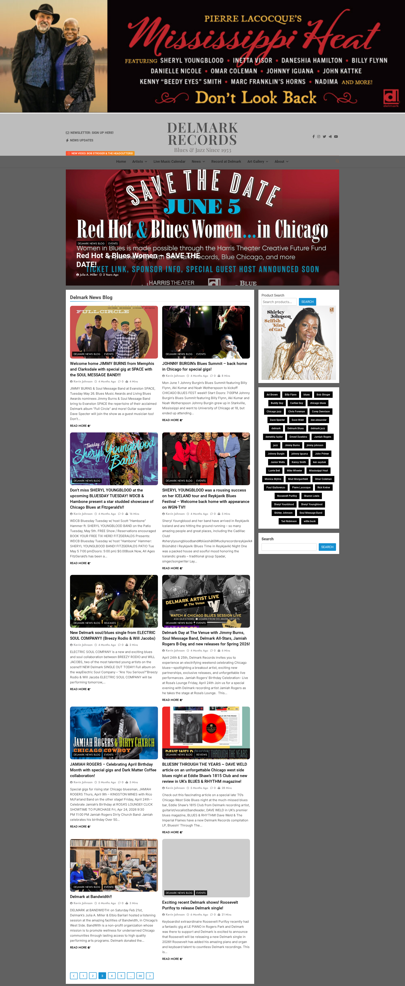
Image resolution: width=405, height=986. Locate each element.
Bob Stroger (323, 394)
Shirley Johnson (283, 512)
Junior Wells (278, 462)
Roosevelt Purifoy (287, 495)
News (196, 161)
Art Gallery (255, 161)
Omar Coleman (323, 479)
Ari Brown (272, 394)
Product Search (273, 295)
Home (121, 161)
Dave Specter (277, 420)
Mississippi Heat (318, 470)
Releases (110, 623)
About (279, 161)
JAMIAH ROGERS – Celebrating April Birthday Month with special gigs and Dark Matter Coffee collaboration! (113, 770)
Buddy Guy (277, 403)
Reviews (201, 755)
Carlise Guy (296, 403)
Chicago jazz (274, 411)
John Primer (322, 453)
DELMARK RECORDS (202, 133)
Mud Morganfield (298, 479)
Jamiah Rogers (322, 436)
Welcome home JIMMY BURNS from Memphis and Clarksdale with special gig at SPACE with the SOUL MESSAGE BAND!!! (112, 369)
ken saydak (319, 462)
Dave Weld (298, 420)
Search (307, 302)
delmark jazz (318, 428)
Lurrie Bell (274, 470)
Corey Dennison (321, 411)
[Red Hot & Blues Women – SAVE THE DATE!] (202, 227)
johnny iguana (300, 453)
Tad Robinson (289, 521)
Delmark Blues (296, 428)
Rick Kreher (323, 487)
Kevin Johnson (83, 381)
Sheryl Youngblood (312, 504)
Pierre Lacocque (301, 487)
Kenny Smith (299, 462)
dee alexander (319, 420)
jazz (275, 445)
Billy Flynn (291, 394)
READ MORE (78, 426)
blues (307, 394)
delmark (276, 428)
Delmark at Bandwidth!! (91, 896)
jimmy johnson (315, 445)
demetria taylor (274, 436)
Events (113, 243)
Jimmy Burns (292, 445)
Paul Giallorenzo (275, 487)
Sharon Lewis (311, 495)
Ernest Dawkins (298, 436)
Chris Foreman (296, 411)
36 (140, 976)
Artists (137, 161)
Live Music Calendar (169, 161)
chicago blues (318, 403)
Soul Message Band (311, 512)
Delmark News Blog (91, 243)
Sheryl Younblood (284, 504)
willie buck (310, 521)
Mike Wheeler (294, 470)
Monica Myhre (273, 479)
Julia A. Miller (88, 274)
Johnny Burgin (276, 453)
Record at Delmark (226, 161)
